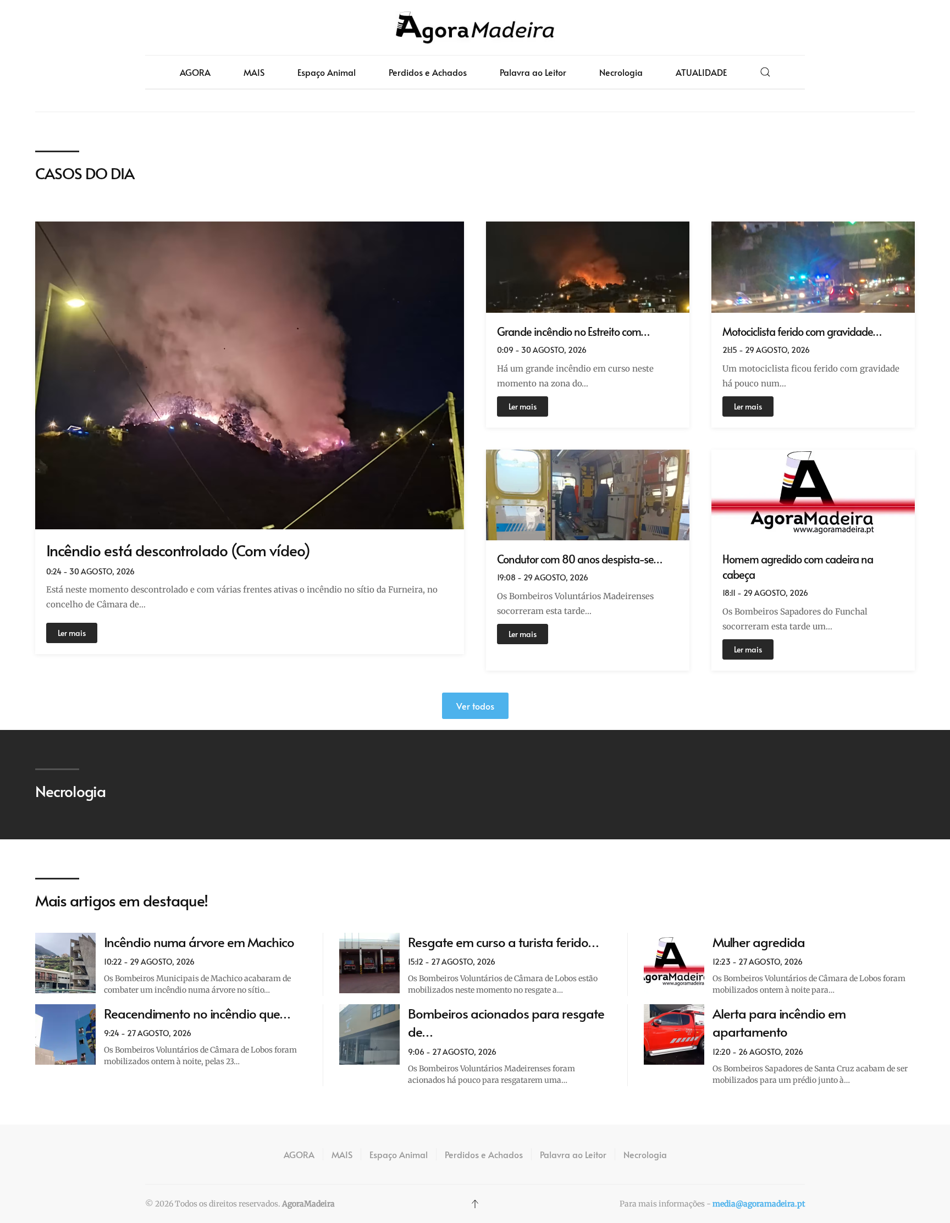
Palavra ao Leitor (533, 72)
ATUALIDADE (701, 72)
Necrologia (621, 72)
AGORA (195, 72)
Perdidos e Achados (428, 72)
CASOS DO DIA (84, 173)
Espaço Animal (326, 72)
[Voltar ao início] (475, 27)
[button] (765, 72)
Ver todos (475, 706)
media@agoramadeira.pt (758, 1204)
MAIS (254, 72)
